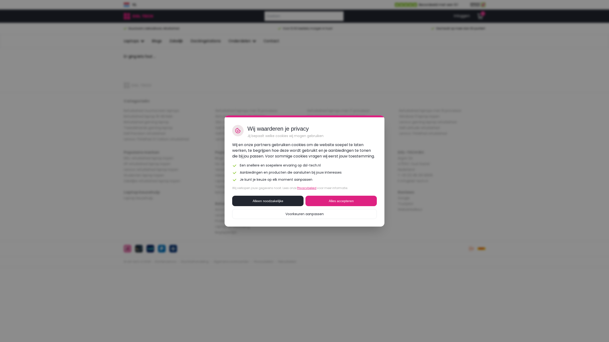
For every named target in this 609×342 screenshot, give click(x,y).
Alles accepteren (341, 201)
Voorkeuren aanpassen (304, 214)
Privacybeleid (306, 188)
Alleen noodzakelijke (268, 201)
